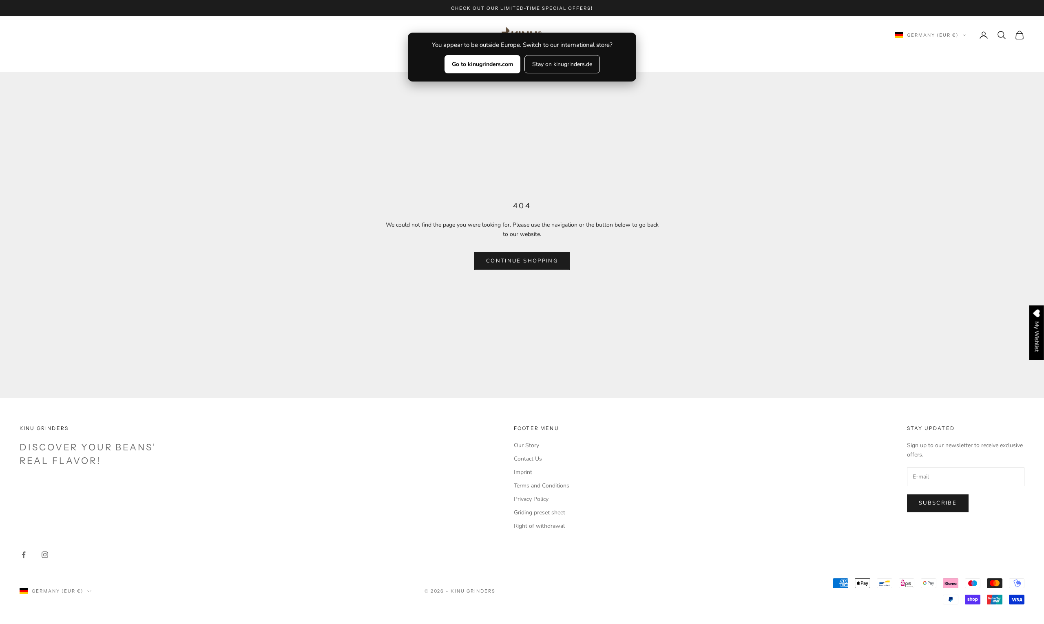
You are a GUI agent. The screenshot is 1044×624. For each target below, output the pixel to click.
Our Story (526, 445)
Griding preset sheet (539, 512)
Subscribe (938, 503)
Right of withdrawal (539, 526)
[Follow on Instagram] (45, 555)
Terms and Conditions (541, 485)
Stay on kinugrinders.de (562, 64)
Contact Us (528, 459)
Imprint (523, 472)
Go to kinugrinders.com (482, 64)
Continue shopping (522, 261)
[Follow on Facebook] (24, 555)
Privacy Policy (531, 499)
